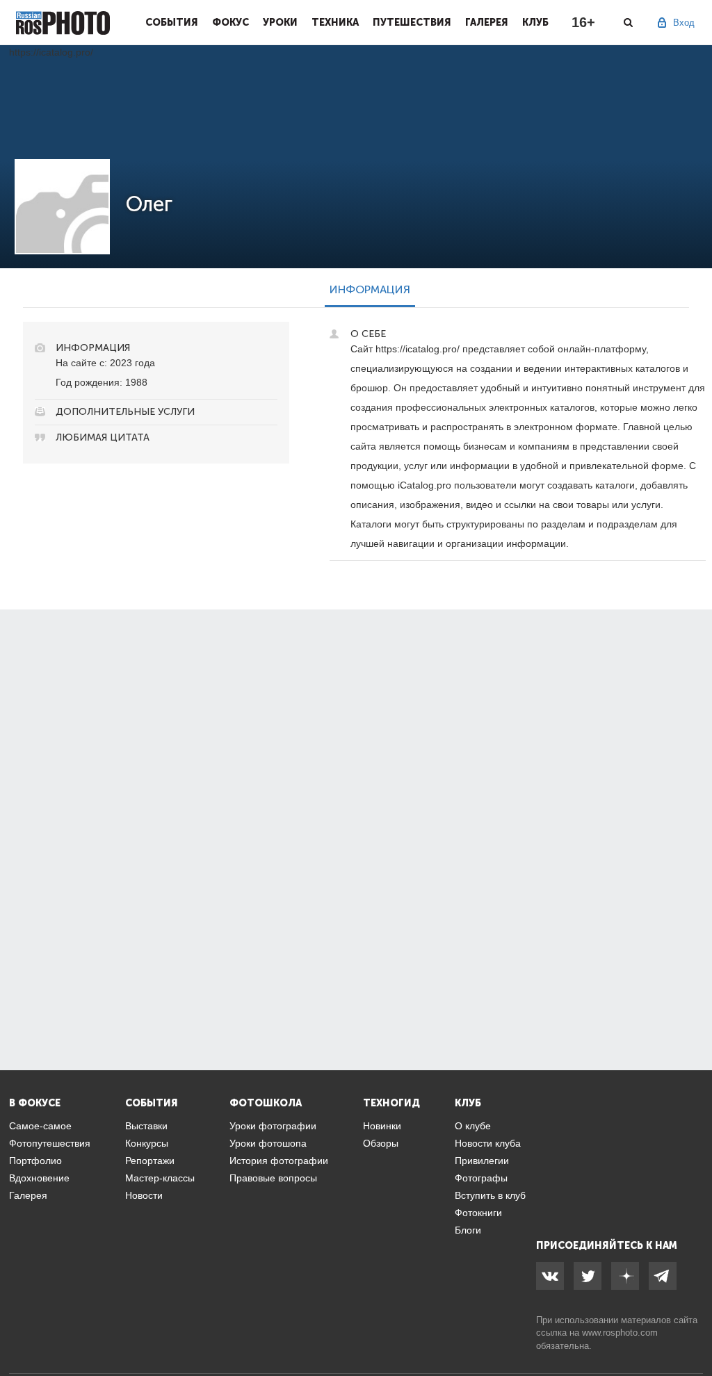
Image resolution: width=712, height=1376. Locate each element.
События (171, 22)
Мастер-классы (160, 1177)
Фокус (230, 22)
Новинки (382, 1125)
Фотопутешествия (49, 1143)
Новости (144, 1195)
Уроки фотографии (272, 1125)
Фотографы (481, 1177)
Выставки (146, 1125)
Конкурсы (146, 1143)
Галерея (486, 22)
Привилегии (482, 1160)
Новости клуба (488, 1143)
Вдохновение (39, 1177)
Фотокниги (478, 1212)
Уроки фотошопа (268, 1143)
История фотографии (278, 1160)
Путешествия (412, 22)
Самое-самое (40, 1125)
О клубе (473, 1125)
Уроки (280, 22)
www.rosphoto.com (620, 1332)
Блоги (468, 1230)
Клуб (535, 22)
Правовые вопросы (273, 1177)
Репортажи (150, 1160)
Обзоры (380, 1143)
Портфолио (35, 1160)
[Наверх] (694, 1330)
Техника (335, 22)
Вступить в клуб (490, 1195)
